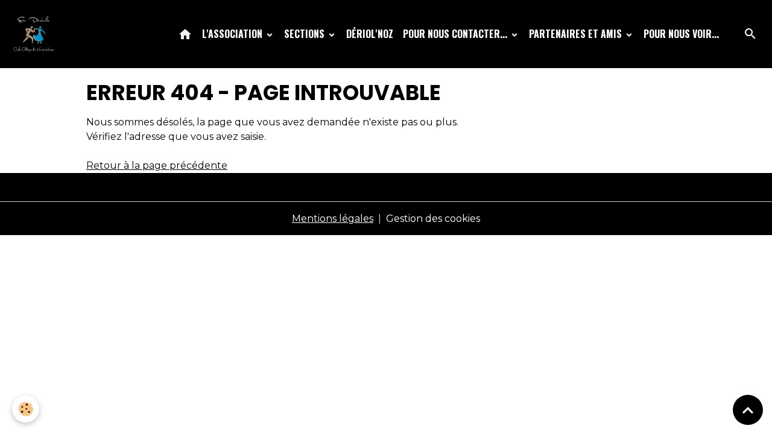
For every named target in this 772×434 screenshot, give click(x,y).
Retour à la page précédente (156, 165)
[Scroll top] (748, 410)
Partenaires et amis (576, 34)
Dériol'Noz (369, 34)
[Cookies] (25, 409)
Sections (305, 34)
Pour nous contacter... (456, 34)
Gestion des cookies (433, 218)
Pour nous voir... (681, 34)
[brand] (36, 34)
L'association (233, 34)
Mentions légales (332, 218)
